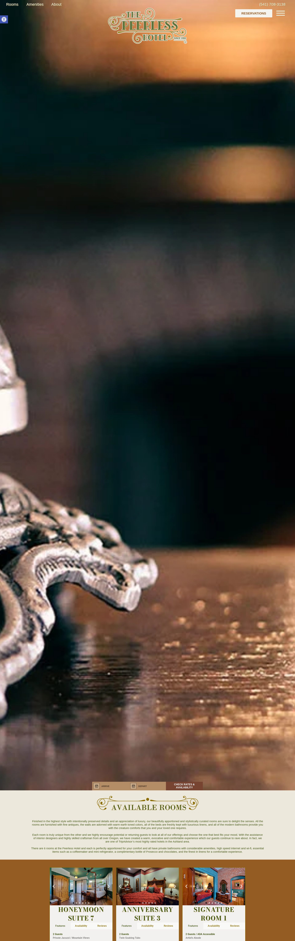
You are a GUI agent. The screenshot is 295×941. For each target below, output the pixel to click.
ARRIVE (105, 786)
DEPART (142, 786)
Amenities (35, 4)
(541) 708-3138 (272, 4)
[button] (4, 19)
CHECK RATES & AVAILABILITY (184, 786)
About (56, 4)
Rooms (12, 4)
